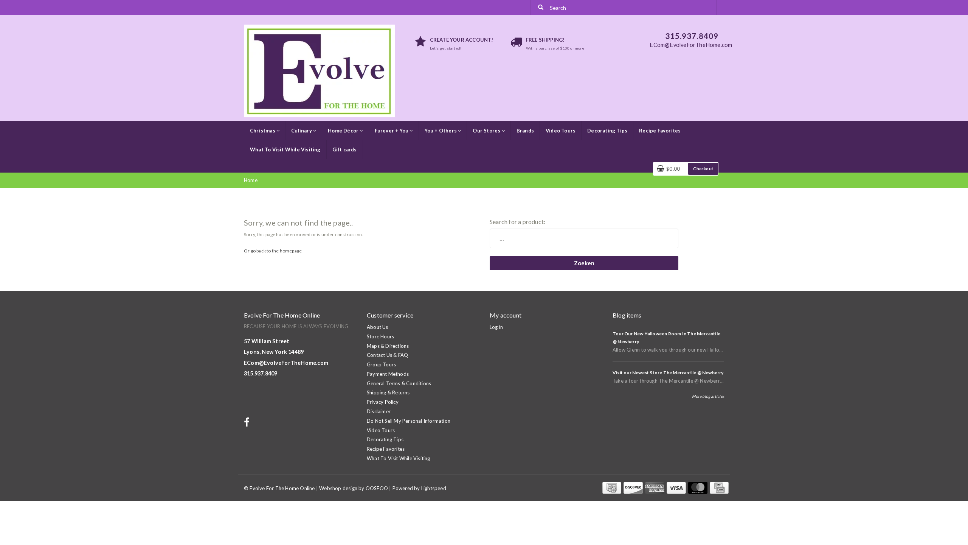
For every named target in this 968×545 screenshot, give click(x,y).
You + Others (441, 131)
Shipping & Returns (388, 392)
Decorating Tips (607, 131)
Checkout (703, 168)
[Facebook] (247, 424)
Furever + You (392, 131)
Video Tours (561, 131)
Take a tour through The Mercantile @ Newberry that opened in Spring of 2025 (702, 381)
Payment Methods (388, 374)
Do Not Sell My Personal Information (408, 421)
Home (251, 180)
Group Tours (381, 364)
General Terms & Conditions (399, 383)
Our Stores (487, 131)
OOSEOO (377, 488)
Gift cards (344, 149)
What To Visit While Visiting (285, 149)
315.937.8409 (260, 373)
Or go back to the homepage (273, 251)
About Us (377, 327)
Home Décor (344, 131)
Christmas (263, 131)
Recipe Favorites (660, 131)
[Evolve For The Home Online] (319, 70)
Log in (496, 327)
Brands (525, 131)
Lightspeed (433, 488)
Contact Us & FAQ (387, 355)
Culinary (302, 131)
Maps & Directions (388, 346)
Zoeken (584, 263)
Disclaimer (379, 411)
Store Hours (380, 336)
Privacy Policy (383, 402)
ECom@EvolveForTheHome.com (286, 363)
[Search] (541, 7)
